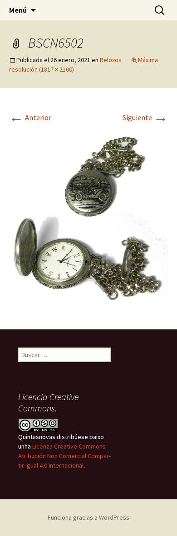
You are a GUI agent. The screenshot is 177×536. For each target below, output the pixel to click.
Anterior (30, 117)
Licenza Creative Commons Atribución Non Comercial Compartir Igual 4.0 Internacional (64, 455)
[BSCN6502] (88, 218)
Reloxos (111, 60)
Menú (18, 9)
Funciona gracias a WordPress (88, 517)
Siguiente (145, 117)
